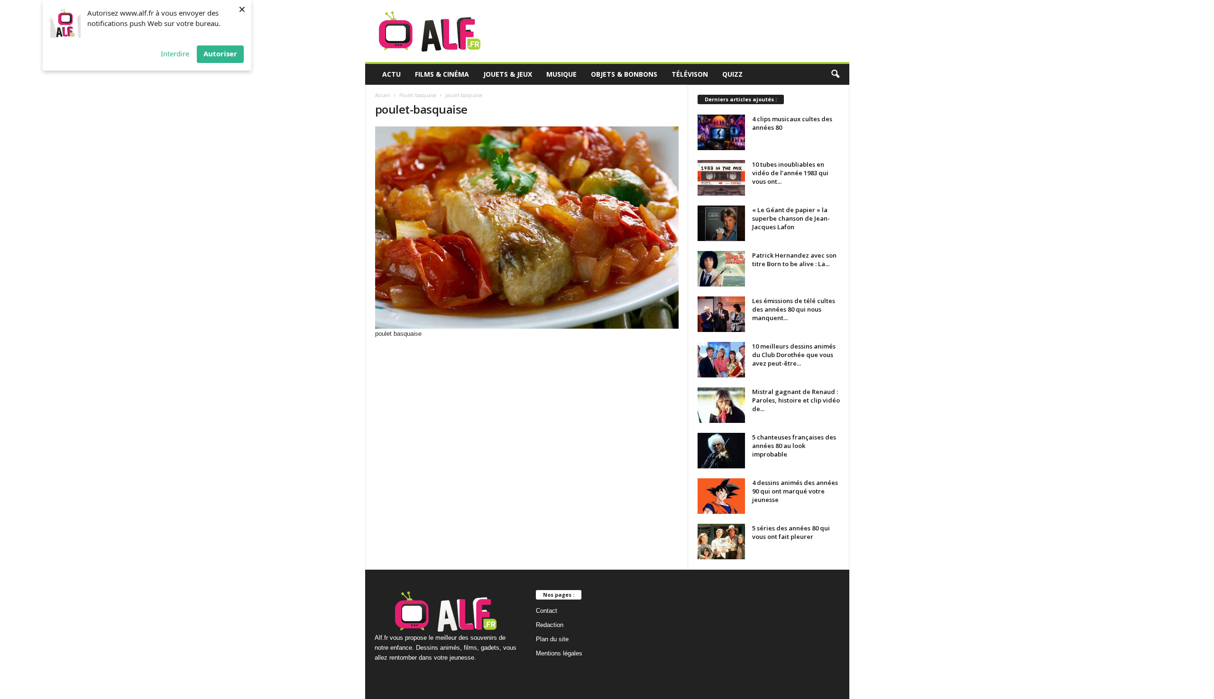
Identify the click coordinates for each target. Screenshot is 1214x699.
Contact (546, 610)
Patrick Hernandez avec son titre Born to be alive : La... (794, 259)
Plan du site (552, 639)
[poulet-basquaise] (527, 227)
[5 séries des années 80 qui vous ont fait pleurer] (721, 541)
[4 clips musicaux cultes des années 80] (721, 132)
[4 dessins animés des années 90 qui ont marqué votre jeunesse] (721, 496)
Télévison (689, 74)
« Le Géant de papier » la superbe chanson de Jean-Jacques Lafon (791, 218)
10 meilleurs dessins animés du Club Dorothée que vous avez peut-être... (794, 354)
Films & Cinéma (442, 74)
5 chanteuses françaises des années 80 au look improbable (794, 445)
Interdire (175, 53)
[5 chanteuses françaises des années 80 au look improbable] (721, 450)
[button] (835, 74)
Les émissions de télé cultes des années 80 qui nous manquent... (793, 309)
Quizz (732, 74)
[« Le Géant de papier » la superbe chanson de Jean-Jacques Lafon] (721, 223)
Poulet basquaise (417, 95)
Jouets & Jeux (507, 74)
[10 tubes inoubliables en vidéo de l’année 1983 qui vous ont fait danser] (721, 178)
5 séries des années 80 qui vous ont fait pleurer (791, 532)
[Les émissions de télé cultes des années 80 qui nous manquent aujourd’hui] (721, 314)
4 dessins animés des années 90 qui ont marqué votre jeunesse (795, 491)
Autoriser (220, 53)
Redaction (549, 624)
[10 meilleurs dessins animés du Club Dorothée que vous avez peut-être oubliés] (721, 359)
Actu (391, 74)
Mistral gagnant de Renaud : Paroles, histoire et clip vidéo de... (796, 400)
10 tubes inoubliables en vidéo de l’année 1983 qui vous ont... (790, 173)
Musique (561, 74)
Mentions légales (559, 653)
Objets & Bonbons (624, 74)
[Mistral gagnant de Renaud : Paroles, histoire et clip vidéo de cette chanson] (721, 405)
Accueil (382, 95)
